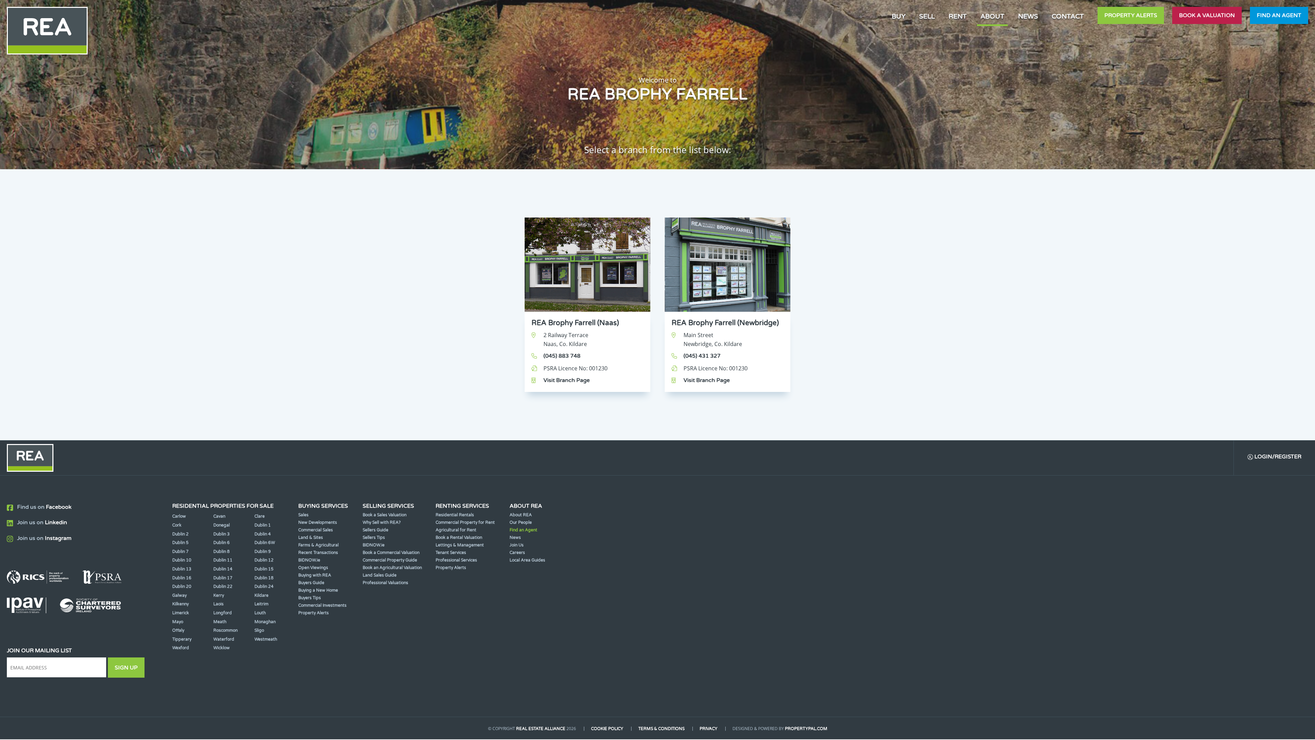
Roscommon (225, 630)
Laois (218, 604)
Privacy (708, 729)
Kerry (218, 595)
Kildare (261, 595)
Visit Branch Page (566, 380)
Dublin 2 (180, 534)
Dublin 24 (264, 586)
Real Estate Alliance (540, 728)
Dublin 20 (181, 586)
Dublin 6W (264, 542)
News (1028, 16)
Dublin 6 (221, 542)
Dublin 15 (264, 569)
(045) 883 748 (561, 356)
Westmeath (265, 639)
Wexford (180, 647)
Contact (1068, 16)
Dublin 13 (181, 569)
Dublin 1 (262, 525)
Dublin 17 (223, 578)
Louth (260, 612)
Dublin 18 (264, 578)
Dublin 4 (262, 534)
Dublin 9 (262, 551)
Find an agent (1279, 15)
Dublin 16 (181, 578)
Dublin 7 (180, 551)
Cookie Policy (607, 729)
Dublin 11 (223, 560)
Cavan (219, 516)
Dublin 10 (181, 560)
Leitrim (261, 604)
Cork (176, 525)
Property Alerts (1130, 15)
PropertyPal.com (806, 728)
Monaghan (265, 621)
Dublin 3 (221, 534)
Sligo (259, 630)
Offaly (178, 630)
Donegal (221, 525)
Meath (219, 621)
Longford (222, 612)
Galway (179, 595)
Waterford (223, 639)
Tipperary (181, 639)
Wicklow (221, 647)
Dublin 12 (264, 560)
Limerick (180, 612)
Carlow (179, 516)
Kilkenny (180, 604)
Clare (259, 516)
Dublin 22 (223, 586)
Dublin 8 (221, 551)
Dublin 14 (223, 569)
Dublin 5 (180, 542)
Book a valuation (1207, 15)
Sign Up (126, 667)
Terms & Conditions (661, 729)
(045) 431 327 (702, 356)
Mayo (177, 621)
